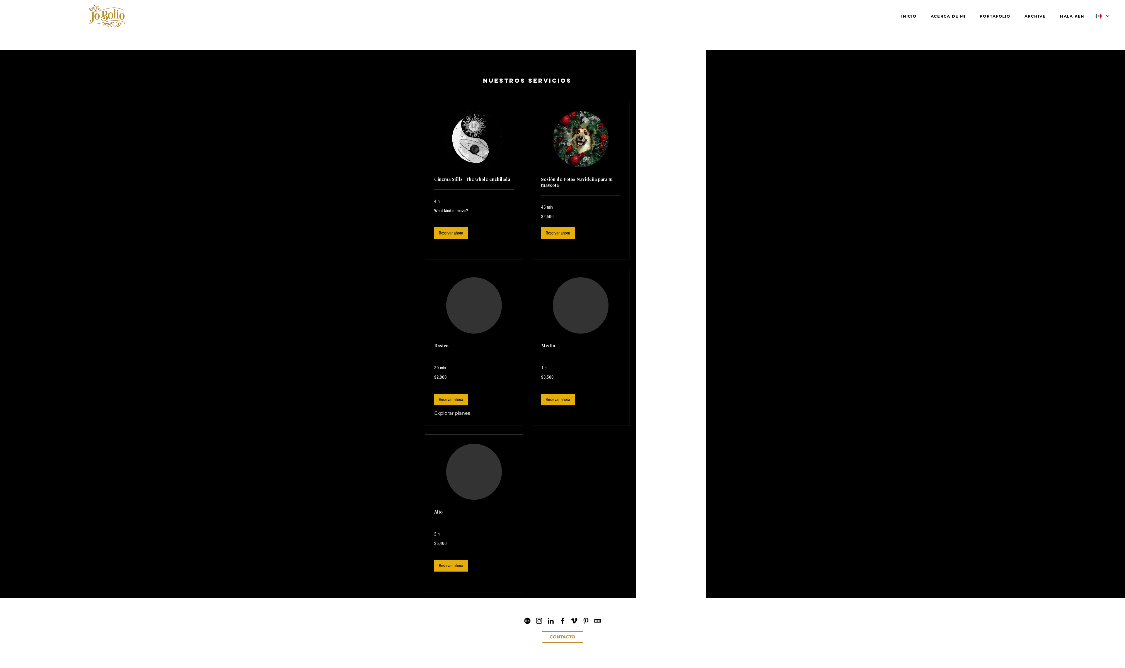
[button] (451, 233)
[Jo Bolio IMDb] (598, 621)
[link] (474, 179)
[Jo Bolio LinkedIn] (551, 621)
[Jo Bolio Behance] (527, 621)
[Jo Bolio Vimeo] (574, 621)
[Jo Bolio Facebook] (562, 621)
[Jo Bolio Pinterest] (586, 621)
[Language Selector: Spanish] (1102, 16)
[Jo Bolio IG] (539, 621)
